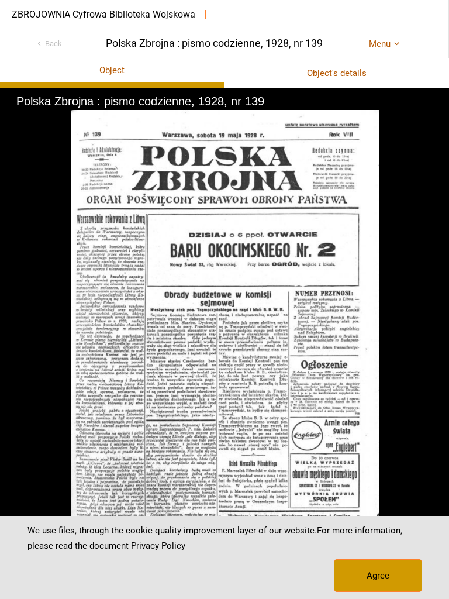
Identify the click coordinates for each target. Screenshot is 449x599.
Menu (380, 44)
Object (112, 70)
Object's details (337, 73)
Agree (378, 575)
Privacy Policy (158, 546)
